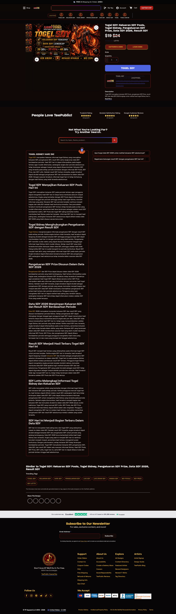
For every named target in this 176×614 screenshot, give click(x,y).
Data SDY (32, 311)
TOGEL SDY (128, 68)
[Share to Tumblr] (58, 501)
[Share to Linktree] (41, 501)
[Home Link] (36, 8)
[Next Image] (96, 59)
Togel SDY (32, 157)
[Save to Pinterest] (47, 501)
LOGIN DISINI (137, 47)
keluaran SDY (51, 356)
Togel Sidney (33, 232)
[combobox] (73, 8)
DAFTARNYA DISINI (116, 47)
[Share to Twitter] (30, 501)
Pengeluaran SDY (35, 271)
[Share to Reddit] (52, 501)
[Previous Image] (36, 59)
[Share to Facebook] (35, 501)
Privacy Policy (83, 541)
